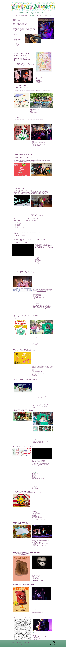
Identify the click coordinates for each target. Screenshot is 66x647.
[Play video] (41, 201)
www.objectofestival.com (41, 291)
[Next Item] (30, 281)
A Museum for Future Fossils (25, 553)
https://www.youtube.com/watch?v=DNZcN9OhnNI (40, 461)
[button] (41, 100)
